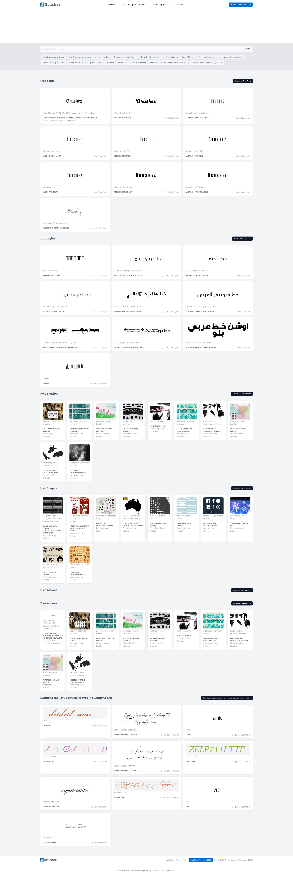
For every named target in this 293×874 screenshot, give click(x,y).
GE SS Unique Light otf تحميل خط (128, 275)
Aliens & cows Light (52, 156)
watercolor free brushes (130, 430)
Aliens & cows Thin (122, 156)
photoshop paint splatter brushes (50, 471)
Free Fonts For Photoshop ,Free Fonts (85, 62)
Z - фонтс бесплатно (98, 725)
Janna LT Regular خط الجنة (197, 275)
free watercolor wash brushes (184, 430)
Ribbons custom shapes (184, 524)
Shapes (180, 4)
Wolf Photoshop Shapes (50, 573)
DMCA (250, 860)
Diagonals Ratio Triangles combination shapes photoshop (52, 529)
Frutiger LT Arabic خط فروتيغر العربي (201, 311)
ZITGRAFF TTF (119, 797)
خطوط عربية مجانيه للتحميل (53, 57)
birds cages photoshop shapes (104, 524)
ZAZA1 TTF (47, 725)
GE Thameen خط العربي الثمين (54, 311)
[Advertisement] (146, 26)
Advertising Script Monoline (56, 228)
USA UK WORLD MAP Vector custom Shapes (133, 524)
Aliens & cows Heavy (123, 192)
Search (247, 49)
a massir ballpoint (51, 275)
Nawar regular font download (128, 347)
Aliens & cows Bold (194, 156)
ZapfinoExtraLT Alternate (126, 770)
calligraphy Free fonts (98, 228)
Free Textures (172, 57)
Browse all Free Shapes (242, 488)
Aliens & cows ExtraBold (197, 192)
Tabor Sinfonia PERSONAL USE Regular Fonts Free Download (70, 118)
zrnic (188, 734)
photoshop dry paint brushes (79, 430)
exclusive (110, 62)
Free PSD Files (188, 57)
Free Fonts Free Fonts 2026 (241, 4)
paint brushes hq (157, 426)
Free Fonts (111, 4)
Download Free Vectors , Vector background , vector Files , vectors (157, 62)
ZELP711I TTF (191, 761)
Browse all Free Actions (242, 590)
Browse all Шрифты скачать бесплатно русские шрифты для (227, 698)
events (121, 62)
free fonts (169, 860)
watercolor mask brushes (104, 430)
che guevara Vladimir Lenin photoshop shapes (79, 528)
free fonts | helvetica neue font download (230, 860)
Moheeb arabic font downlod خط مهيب (60, 347)
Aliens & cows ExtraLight (197, 118)
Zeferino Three (49, 842)
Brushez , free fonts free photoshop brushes (141, 870)
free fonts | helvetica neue (134, 4)
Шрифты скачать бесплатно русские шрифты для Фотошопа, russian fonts (102, 57)
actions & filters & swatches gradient (206, 62)
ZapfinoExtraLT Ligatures (125, 734)
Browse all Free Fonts (243, 81)
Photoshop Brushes (161, 4)
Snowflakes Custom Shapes (239, 524)
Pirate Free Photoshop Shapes (77, 573)
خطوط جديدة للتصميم (99, 275)
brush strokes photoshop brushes (212, 430)
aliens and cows (50, 192)
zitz (187, 806)
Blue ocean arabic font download (201, 347)
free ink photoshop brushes (51, 430)
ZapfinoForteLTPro (51, 806)
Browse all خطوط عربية (242, 238)
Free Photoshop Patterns (53, 62)
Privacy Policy (181, 860)
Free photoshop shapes (232, 57)
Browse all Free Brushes (241, 394)
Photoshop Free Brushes (150, 57)
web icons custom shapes (158, 524)
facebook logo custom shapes (210, 524)
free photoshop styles (208, 57)
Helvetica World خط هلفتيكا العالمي (128, 311)
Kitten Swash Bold (122, 118)
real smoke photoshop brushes (78, 471)
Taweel (46, 383)
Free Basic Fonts (172, 118)
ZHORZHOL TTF (49, 761)
